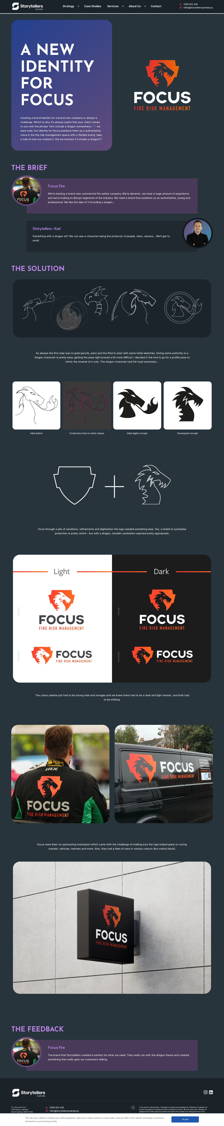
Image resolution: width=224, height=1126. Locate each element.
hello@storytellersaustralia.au (198, 7)
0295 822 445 (190, 4)
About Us (135, 6)
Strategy (68, 6)
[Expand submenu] (79, 6)
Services (113, 6)
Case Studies (92, 6)
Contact (156, 6)
